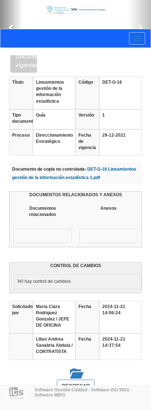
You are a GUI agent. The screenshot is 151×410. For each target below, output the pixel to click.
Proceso (21, 135)
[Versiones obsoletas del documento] (75, 373)
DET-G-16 (112, 82)
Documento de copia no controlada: (49, 169)
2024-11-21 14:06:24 (113, 309)
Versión (86, 115)
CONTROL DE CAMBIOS (75, 265)
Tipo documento (21, 118)
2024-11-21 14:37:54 (113, 342)
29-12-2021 (114, 135)
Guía (40, 115)
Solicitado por (21, 309)
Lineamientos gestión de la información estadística (50, 91)
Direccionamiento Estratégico (54, 138)
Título (17, 82)
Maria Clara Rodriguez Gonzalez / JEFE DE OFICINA (52, 316)
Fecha (84, 306)
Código (85, 82)
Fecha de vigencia (87, 141)
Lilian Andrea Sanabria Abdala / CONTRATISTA (54, 345)
